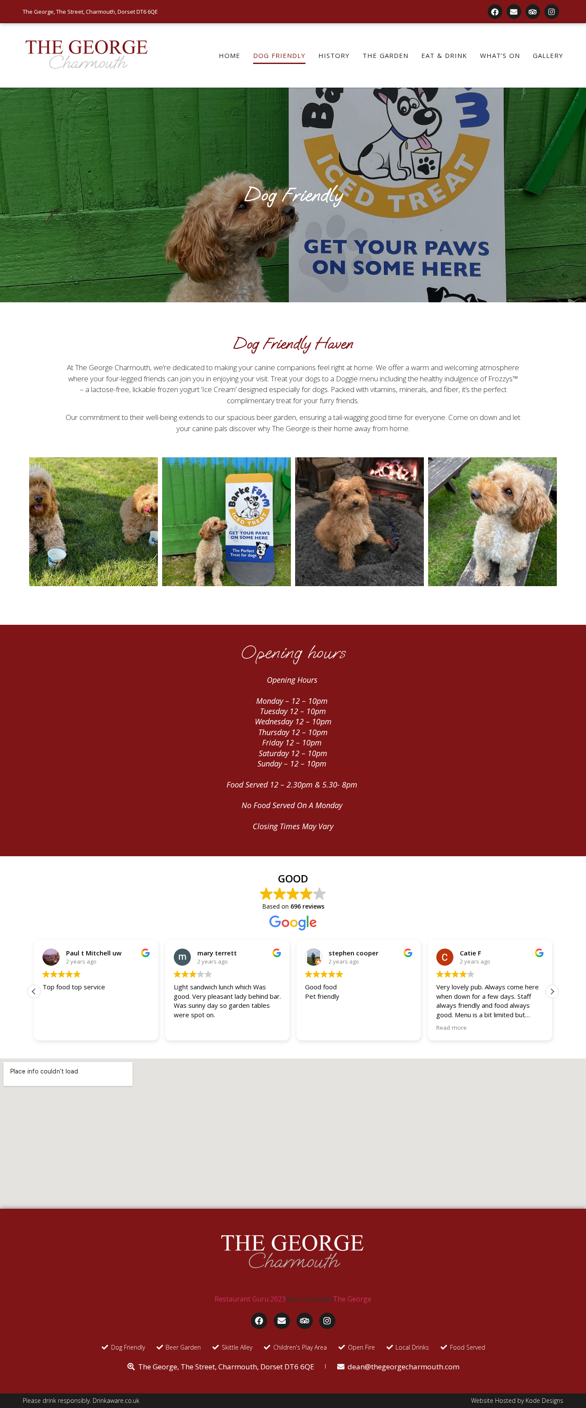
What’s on (500, 55)
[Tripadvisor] (533, 11)
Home (229, 55)
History (334, 55)
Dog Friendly (279, 55)
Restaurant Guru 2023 (250, 1299)
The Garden (385, 55)
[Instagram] (551, 11)
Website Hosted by (498, 1400)
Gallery (548, 55)
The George (352, 1299)
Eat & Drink (444, 55)
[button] (552, 991)
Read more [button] (451, 1027)
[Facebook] (495, 11)
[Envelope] (514, 11)
